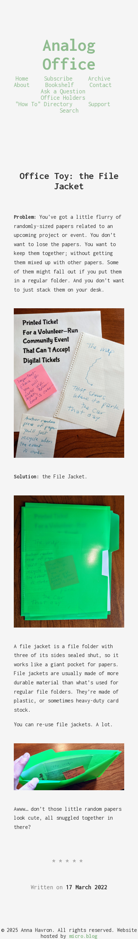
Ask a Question (63, 91)
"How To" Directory (44, 104)
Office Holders (63, 97)
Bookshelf (59, 85)
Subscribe (58, 78)
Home (22, 78)
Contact (101, 85)
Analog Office (69, 54)
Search (69, 110)
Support (99, 104)
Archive (99, 78)
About (22, 85)
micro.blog (83, 936)
